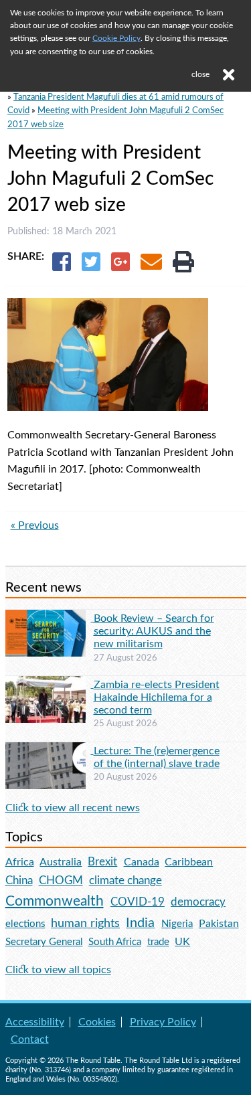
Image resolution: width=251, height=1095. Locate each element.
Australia (60, 862)
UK (182, 941)
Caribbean (189, 862)
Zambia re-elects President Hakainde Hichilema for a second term (157, 697)
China (19, 880)
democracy (198, 902)
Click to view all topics (58, 969)
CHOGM (61, 880)
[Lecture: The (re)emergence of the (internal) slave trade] (49, 750)
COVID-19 (137, 902)
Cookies (97, 1022)
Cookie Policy (116, 38)
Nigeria (177, 924)
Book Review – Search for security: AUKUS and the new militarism (154, 631)
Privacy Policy (163, 1022)
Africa (19, 862)
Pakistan (219, 923)
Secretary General (44, 942)
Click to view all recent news (72, 808)
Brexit (102, 861)
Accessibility (34, 1022)
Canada (141, 862)
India (140, 923)
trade (158, 942)
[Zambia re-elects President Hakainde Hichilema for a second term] (49, 684)
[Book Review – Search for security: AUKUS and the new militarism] (49, 617)
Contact (30, 1039)
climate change (125, 880)
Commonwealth (54, 901)
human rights (85, 923)
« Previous (35, 525)
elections (25, 924)
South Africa (114, 942)
